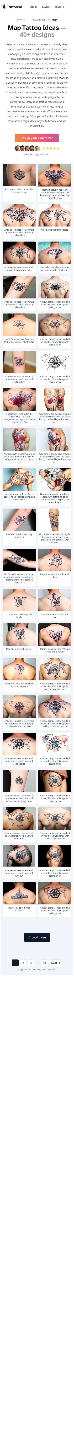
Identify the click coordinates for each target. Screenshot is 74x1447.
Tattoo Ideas (38, 19)
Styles (46, 7)
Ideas (33, 7)
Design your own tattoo (37, 138)
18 (44, 962)
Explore (59, 7)
